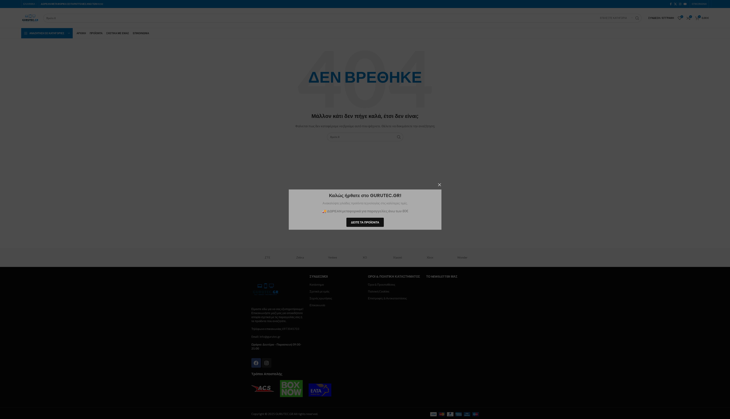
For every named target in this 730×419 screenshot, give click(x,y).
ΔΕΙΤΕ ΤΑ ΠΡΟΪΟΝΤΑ (365, 222)
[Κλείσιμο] (439, 184)
